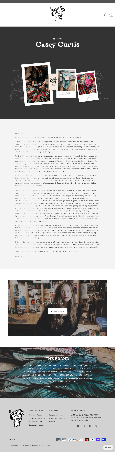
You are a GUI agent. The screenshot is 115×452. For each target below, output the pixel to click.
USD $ (11, 439)
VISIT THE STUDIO (57, 386)
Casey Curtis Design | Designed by (27, 445)
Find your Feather (57, 418)
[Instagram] (84, 426)
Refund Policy (35, 422)
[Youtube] (78, 426)
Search (52, 422)
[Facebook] (72, 426)
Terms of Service (37, 418)
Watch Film (58, 311)
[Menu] (3, 14)
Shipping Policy (36, 425)
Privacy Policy (36, 415)
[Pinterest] (90, 426)
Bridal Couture (56, 415)
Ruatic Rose (45, 445)
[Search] (105, 15)
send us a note (81, 420)
